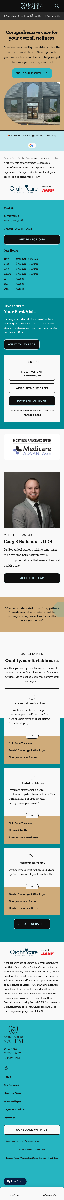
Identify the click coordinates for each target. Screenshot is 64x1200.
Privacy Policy (12, 1158)
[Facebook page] (6, 1067)
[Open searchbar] (56, 6)
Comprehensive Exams (23, 757)
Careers (42, 1158)
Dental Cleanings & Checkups (27, 750)
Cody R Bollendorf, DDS (28, 541)
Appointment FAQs (32, 388)
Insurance (9, 1117)
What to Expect (22, 344)
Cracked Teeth (18, 830)
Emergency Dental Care (23, 837)
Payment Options (32, 400)
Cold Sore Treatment (22, 743)
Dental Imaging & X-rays (24, 908)
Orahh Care (52, 1158)
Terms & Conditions (29, 1158)
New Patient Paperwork (32, 373)
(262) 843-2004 (23, 228)
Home (7, 1076)
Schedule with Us (32, 73)
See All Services (32, 923)
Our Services (11, 1084)
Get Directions (32, 239)
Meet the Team (32, 578)
